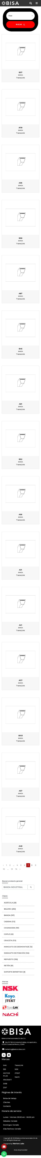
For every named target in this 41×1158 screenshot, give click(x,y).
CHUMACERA (11, 928)
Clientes (6, 1102)
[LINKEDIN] (3, 1055)
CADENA (9, 922)
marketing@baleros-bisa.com (15, 1049)
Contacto (7, 1106)
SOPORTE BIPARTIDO (14, 972)
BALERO (10, 909)
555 (4, 1069)
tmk (4, 1065)
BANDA (9, 915)
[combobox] (20, 15)
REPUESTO (11, 959)
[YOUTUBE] (9, 1055)
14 (16, 869)
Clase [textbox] (10, 16)
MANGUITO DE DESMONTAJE (18, 947)
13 (12, 869)
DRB (5, 1084)
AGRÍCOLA (10, 903)
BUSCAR (19, 24)
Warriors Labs (18, 1144)
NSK (16, 1069)
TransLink (19, 1065)
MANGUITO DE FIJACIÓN (16, 953)
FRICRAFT (7, 1080)
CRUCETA (10, 940)
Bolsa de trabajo (9, 1098)
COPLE (8, 934)
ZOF (5, 1088)
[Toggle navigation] (36, 3)
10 (4, 869)
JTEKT (17, 1073)
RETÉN (8, 966)
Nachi (17, 1077)
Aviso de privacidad (20, 1150)
